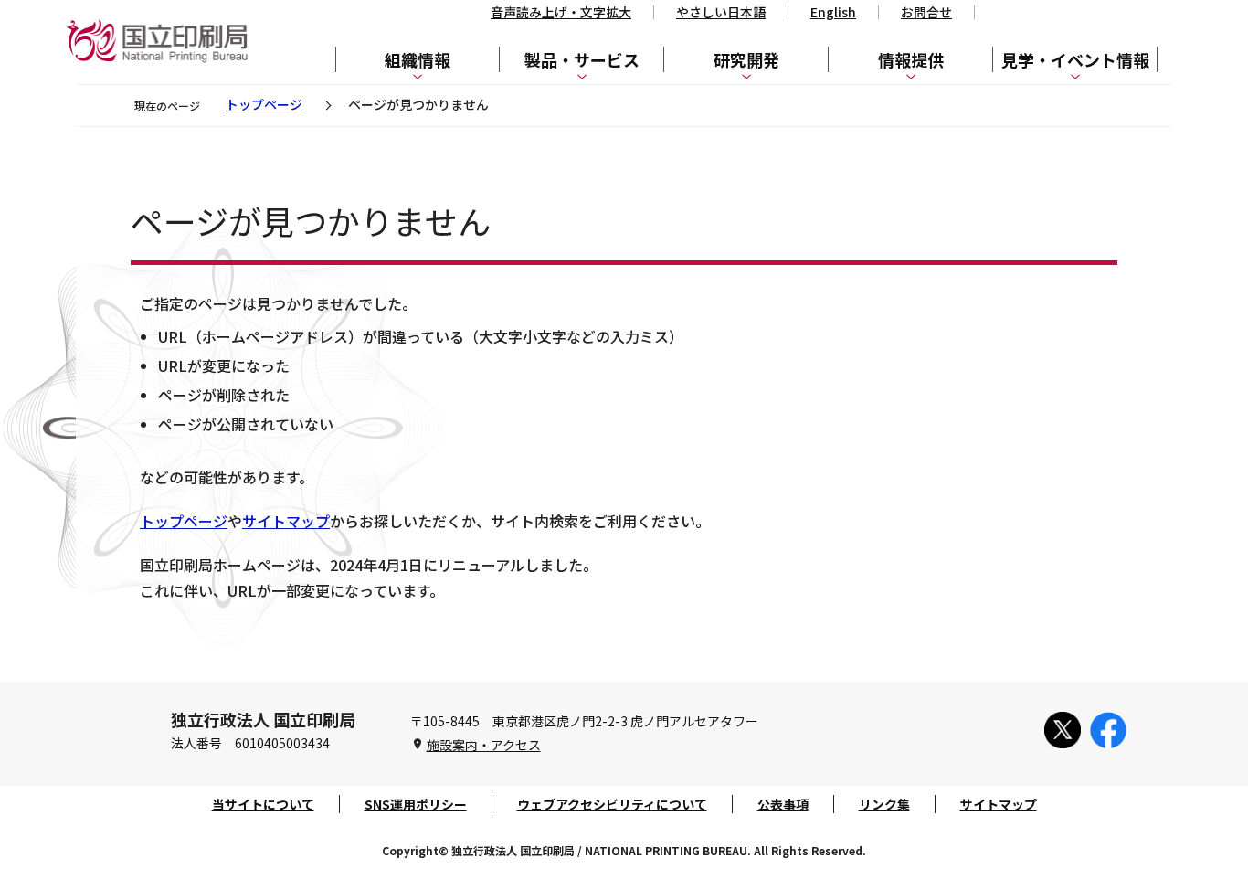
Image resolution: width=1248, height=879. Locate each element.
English (833, 12)
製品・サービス (582, 59)
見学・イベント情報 (1075, 59)
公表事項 (783, 804)
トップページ (264, 104)
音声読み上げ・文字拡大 (561, 12)
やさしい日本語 (721, 12)
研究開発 (746, 59)
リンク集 (884, 804)
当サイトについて (263, 804)
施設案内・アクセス (484, 745)
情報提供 (911, 59)
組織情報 (417, 59)
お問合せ (926, 12)
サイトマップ (286, 521)
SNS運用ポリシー (416, 804)
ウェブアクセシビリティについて (612, 804)
